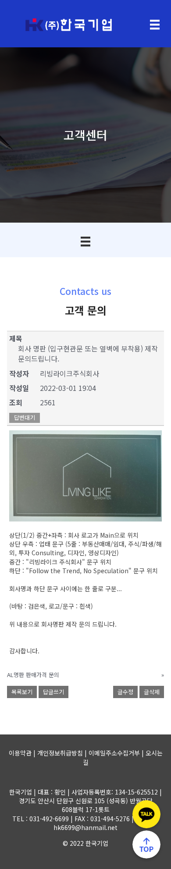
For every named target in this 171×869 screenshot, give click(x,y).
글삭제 (152, 692)
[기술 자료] (85, 241)
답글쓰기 (53, 692)
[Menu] (155, 25)
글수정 (125, 692)
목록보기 (21, 692)
